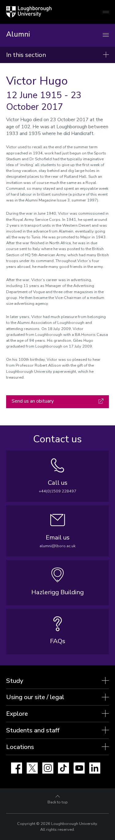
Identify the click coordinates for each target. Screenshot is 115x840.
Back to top (58, 802)
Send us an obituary (33, 401)
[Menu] (106, 35)
